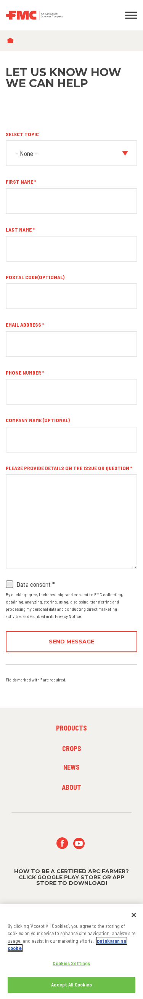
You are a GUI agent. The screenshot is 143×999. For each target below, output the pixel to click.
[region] (71, 951)
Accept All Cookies (71, 985)
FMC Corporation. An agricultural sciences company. (53, 15)
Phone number (23, 372)
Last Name (19, 229)
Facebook (62, 843)
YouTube (79, 843)
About (71, 787)
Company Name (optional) (38, 420)
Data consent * (35, 584)
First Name (19, 181)
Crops (71, 748)
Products (71, 728)
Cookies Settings (71, 963)
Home (12, 41)
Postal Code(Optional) (35, 277)
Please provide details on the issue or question (67, 468)
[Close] (133, 915)
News (71, 767)
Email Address (23, 324)
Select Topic (22, 134)
